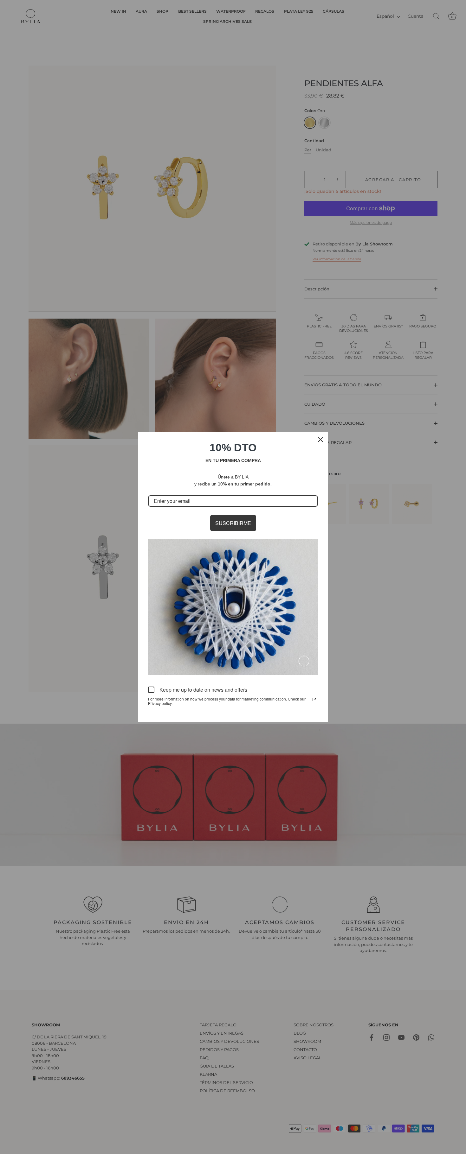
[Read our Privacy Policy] (314, 699)
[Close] (320, 439)
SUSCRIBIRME (233, 523)
